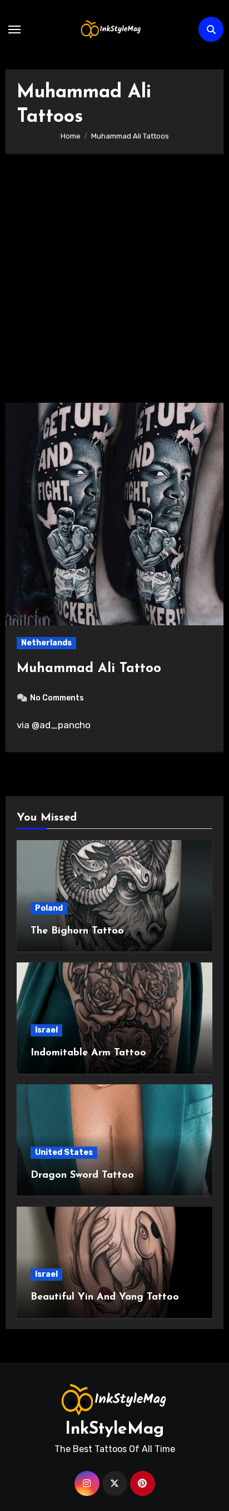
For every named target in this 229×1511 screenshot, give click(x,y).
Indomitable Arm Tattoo (88, 1053)
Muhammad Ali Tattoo (89, 668)
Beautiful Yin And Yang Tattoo (105, 1297)
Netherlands (46, 643)
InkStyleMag (114, 1429)
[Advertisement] (114, 283)
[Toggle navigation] (14, 29)
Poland (49, 908)
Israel (46, 1030)
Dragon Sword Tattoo (82, 1176)
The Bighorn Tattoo (77, 931)
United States (64, 1152)
